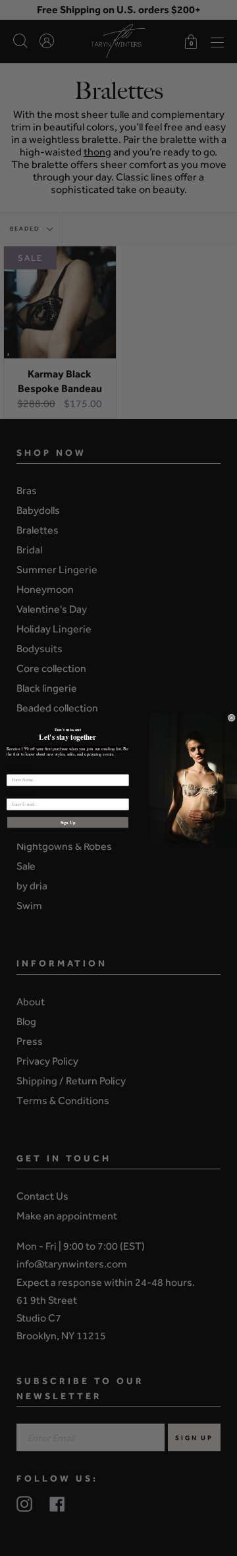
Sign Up (68, 822)
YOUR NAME (20, 769)
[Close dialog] (231, 718)
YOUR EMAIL (20, 794)
